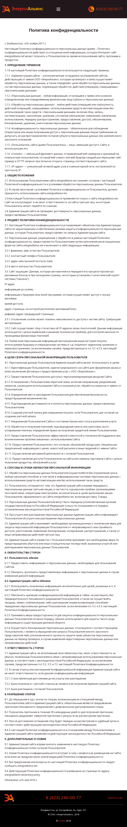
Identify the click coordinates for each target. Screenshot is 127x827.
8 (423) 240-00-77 (63, 797)
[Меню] (58, 9)
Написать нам (115, 797)
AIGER (62, 820)
